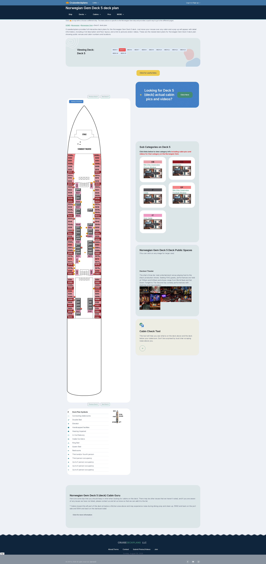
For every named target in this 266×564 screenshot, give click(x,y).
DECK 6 (129, 50)
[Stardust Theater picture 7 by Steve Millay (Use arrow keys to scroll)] (155, 298)
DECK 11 (167, 50)
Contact (126, 549)
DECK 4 (115, 50)
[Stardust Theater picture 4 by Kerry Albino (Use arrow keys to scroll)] (176, 290)
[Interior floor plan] (153, 199)
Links (95, 3)
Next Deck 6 (105, 96)
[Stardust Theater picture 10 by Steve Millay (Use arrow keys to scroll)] (186, 298)
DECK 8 (144, 50)
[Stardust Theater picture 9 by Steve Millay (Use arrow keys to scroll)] (176, 298)
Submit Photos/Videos (141, 549)
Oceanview (177, 165)
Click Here (185, 95)
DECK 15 (123, 53)
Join (156, 549)
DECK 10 (159, 50)
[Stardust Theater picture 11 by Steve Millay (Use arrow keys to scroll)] (145, 306)
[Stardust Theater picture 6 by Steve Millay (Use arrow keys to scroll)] (145, 298)
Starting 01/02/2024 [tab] (76, 101)
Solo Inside (148, 218)
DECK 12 (175, 50)
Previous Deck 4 (93, 96)
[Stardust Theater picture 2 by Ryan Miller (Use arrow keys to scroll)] (155, 290)
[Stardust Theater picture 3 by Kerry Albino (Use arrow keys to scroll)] (165, 290)
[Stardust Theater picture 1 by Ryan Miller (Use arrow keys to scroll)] (145, 290)
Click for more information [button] (82, 515)
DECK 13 (183, 50)
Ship (70, 14)
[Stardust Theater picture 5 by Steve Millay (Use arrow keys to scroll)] (186, 290)
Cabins (96, 14)
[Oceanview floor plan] (153, 173)
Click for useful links (148, 73)
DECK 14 (115, 53)
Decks (81, 14)
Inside (146, 193)
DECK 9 (151, 50)
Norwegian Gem (87, 25)
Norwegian (75, 25)
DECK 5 (122, 50)
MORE (119, 14)
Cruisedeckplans (78, 2)
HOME (68, 25)
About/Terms (113, 549)
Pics (109, 14)
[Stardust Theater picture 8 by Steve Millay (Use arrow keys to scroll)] (165, 298)
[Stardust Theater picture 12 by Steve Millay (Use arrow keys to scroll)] (155, 306)
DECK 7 (137, 50)
